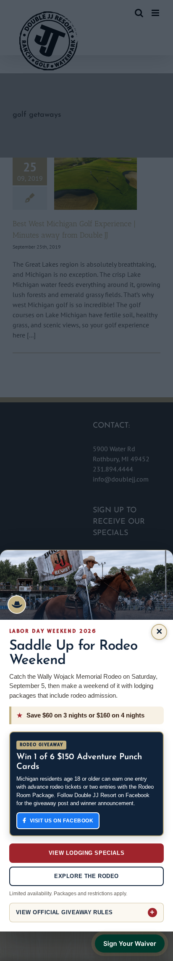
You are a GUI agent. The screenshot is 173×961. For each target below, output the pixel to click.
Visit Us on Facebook (62, 821)
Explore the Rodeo (86, 876)
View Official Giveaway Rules (64, 912)
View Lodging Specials (86, 853)
